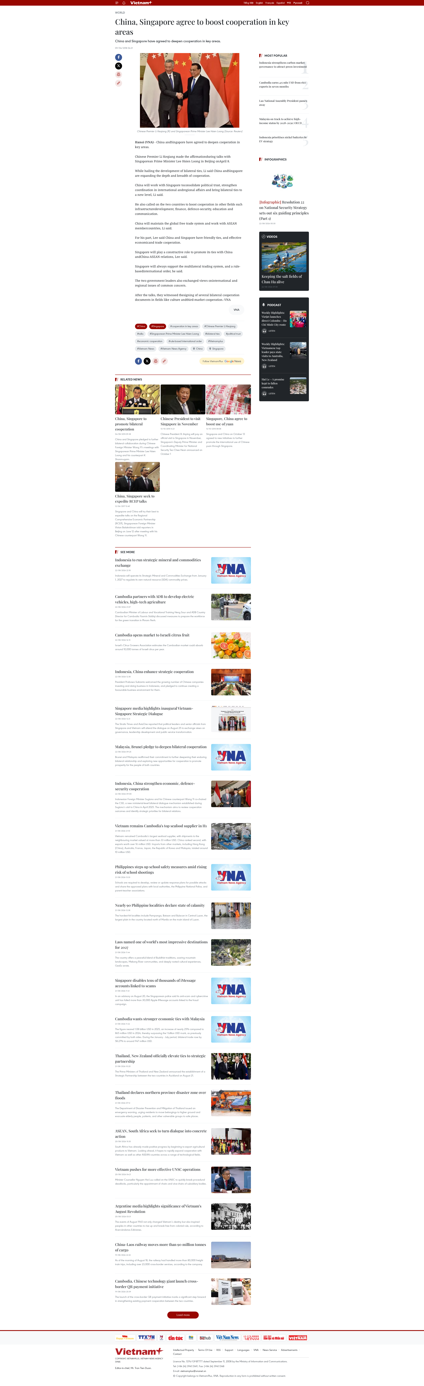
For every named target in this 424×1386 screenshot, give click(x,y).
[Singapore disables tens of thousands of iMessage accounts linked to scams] (231, 991)
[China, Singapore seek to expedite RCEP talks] (137, 477)
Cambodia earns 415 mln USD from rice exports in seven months (282, 84)
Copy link (118, 83)
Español (281, 2)
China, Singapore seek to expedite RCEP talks (135, 499)
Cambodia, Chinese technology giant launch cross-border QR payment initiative (156, 1284)
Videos (272, 237)
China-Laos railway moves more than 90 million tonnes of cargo (160, 1247)
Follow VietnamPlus (213, 361)
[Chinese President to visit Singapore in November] (183, 399)
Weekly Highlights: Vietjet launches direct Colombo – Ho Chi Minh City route (274, 318)
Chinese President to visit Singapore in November (180, 421)
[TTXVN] (146, 1337)
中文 (289, 3)
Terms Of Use (205, 1350)
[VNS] (227, 1337)
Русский (297, 3)
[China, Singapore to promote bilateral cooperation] (137, 399)
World (120, 12)
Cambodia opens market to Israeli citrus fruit (152, 634)
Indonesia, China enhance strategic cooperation (154, 671)
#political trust (233, 333)
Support (229, 1350)
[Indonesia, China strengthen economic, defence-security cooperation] (231, 794)
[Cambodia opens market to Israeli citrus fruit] (231, 645)
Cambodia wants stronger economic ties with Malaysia (160, 1018)
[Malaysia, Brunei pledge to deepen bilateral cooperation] (231, 757)
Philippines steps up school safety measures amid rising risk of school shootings (161, 869)
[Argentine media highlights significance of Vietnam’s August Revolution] (231, 1216)
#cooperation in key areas (184, 326)
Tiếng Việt (248, 2)
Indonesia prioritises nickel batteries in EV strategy (283, 139)
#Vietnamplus (215, 341)
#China (141, 326)
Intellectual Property (183, 1350)
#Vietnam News (145, 348)
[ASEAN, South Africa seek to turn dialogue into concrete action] (231, 1141)
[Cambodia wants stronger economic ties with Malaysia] (231, 1029)
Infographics (276, 159)
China (199, 348)
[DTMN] (274, 1337)
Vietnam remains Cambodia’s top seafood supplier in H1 (161, 825)
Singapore (217, 348)
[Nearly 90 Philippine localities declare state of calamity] (231, 916)
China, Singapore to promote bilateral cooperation (131, 423)
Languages (243, 1350)
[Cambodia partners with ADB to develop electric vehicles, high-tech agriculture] (231, 607)
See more (127, 552)
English (259, 2)
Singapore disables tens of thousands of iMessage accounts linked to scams (155, 983)
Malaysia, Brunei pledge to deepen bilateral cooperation (161, 746)
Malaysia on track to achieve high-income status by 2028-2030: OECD (280, 121)
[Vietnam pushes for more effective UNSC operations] (231, 1180)
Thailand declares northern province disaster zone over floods (160, 1095)
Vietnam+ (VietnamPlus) (141, 2)
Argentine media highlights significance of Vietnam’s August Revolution (158, 1208)
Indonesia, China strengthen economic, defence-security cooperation (155, 786)
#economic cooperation (149, 341)
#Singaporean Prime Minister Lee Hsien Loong (174, 333)
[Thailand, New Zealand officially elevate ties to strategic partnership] (231, 1066)
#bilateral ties (212, 333)
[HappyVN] (125, 1337)
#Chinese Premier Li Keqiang (219, 326)
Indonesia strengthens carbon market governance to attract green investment (283, 64)
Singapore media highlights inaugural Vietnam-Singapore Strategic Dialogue (154, 711)
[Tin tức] (175, 1337)
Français (269, 2)
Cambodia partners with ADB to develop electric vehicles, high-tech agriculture (154, 599)
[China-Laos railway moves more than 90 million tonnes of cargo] (231, 1255)
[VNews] (161, 1337)
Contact (177, 1353)
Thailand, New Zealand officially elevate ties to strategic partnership (160, 1058)
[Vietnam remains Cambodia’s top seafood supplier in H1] (231, 836)
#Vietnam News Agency (173, 348)
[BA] (298, 1337)
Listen (272, 330)
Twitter (118, 66)
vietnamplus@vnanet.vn (193, 1371)
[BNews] (191, 1337)
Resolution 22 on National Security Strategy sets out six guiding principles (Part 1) (284, 210)
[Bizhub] (205, 1337)
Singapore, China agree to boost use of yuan (226, 421)
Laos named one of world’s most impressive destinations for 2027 (161, 944)
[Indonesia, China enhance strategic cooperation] (231, 682)
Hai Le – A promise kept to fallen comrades (273, 383)
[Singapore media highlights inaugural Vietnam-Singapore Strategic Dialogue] (231, 719)
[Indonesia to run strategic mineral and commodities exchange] (231, 570)
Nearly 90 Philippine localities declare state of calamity (160, 905)
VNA (256, 1350)
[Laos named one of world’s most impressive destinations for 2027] (231, 952)
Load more (183, 1315)
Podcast (274, 305)
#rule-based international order (185, 341)
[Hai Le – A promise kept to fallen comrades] (298, 385)
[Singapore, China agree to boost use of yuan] (228, 399)
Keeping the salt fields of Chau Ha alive (282, 279)
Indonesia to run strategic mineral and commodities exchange (158, 562)
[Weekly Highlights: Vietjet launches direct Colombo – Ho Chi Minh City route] (298, 319)
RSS (218, 1350)
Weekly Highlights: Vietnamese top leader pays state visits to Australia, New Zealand (273, 352)
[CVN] (251, 1337)
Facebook (118, 57)
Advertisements (289, 1350)
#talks (140, 333)
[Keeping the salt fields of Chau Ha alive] (284, 257)
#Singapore (157, 326)
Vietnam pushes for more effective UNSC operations (157, 1169)
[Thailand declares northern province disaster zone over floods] (231, 1103)
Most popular (276, 56)
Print (118, 74)
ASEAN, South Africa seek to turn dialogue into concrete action (161, 1133)
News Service (270, 1350)
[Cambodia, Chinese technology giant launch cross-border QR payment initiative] (231, 1291)
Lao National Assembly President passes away (283, 102)
